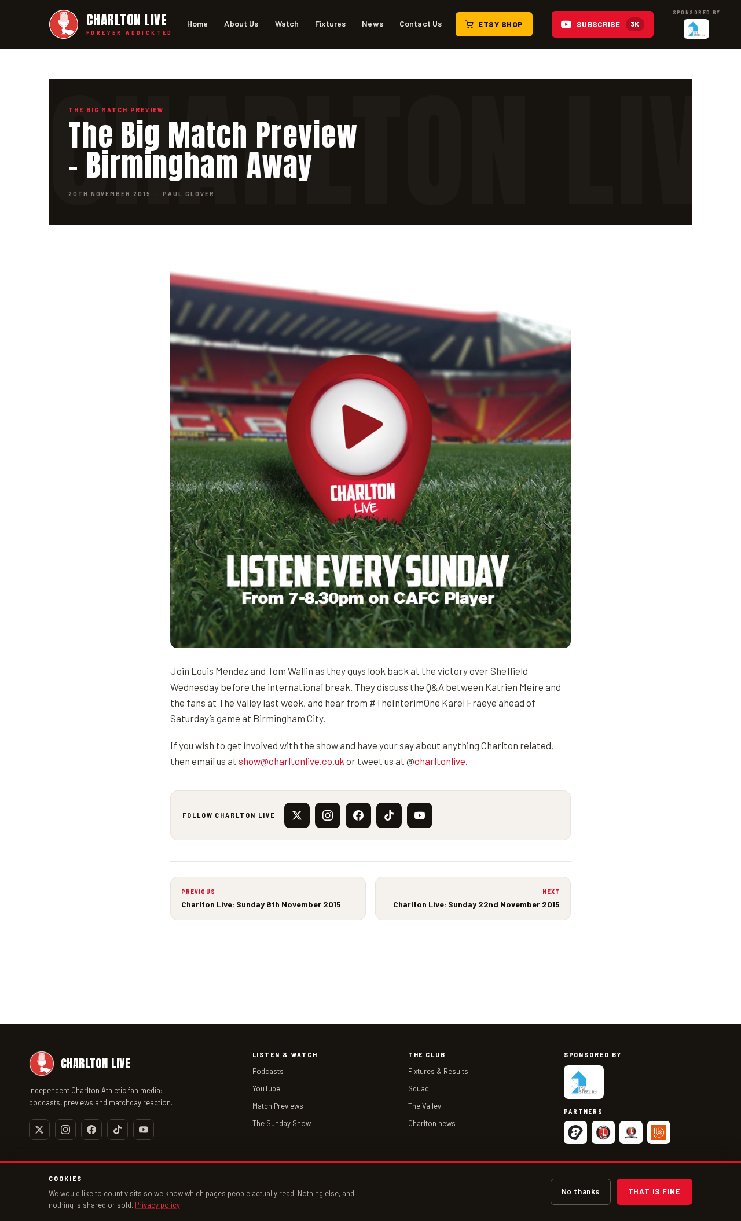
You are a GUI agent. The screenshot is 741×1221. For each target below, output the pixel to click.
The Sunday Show (281, 1123)
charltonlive (439, 761)
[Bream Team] (658, 1132)
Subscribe (608, 24)
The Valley (424, 1105)
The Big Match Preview (116, 109)
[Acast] (575, 1132)
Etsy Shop (500, 24)
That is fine (654, 1191)
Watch (287, 23)
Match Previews (277, 1105)
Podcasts (268, 1071)
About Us (241, 23)
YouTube (266, 1088)
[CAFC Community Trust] (631, 1132)
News (372, 23)
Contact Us (420, 23)
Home (197, 23)
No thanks (581, 1191)
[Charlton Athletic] (603, 1132)
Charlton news (432, 1123)
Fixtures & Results (438, 1071)
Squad (418, 1088)
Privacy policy (157, 1204)
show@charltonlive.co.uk (291, 761)
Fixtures (330, 23)
